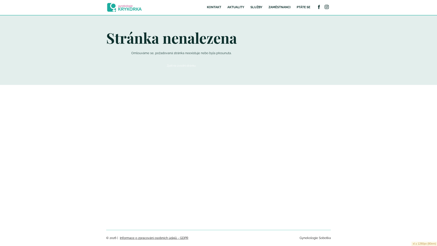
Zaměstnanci (280, 7)
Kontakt (214, 7)
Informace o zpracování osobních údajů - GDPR (154, 238)
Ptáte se (303, 7)
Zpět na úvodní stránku (181, 65)
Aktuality (235, 7)
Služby (256, 7)
